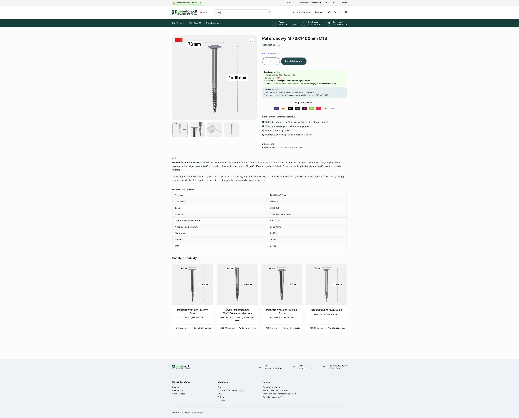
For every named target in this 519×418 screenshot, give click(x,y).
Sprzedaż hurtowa (301, 12)
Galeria (334, 3)
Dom (220, 387)
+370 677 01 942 (315, 24)
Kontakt (319, 12)
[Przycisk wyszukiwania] (269, 12)
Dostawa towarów (271, 387)
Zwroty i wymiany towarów (275, 390)
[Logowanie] (329, 12)
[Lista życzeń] (335, 12)
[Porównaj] (340, 12)
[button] (203, 12)
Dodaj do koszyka (293, 61)
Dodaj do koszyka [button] (203, 328)
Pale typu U (178, 23)
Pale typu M (195, 23)
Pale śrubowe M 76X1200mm (282, 309)
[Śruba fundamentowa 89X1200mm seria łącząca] (192, 284)
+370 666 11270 (340, 24)
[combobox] (239, 12)
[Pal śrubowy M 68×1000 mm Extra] (237, 284)
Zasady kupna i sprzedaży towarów (279, 393)
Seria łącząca (213, 23)
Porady (344, 3)
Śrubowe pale (295, 148)
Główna (290, 3)
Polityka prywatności (273, 397)
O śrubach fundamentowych (309, 3)
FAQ (326, 3)
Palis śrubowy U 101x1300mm (326, 309)
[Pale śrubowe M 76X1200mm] (282, 284)
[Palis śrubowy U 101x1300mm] (326, 284)
